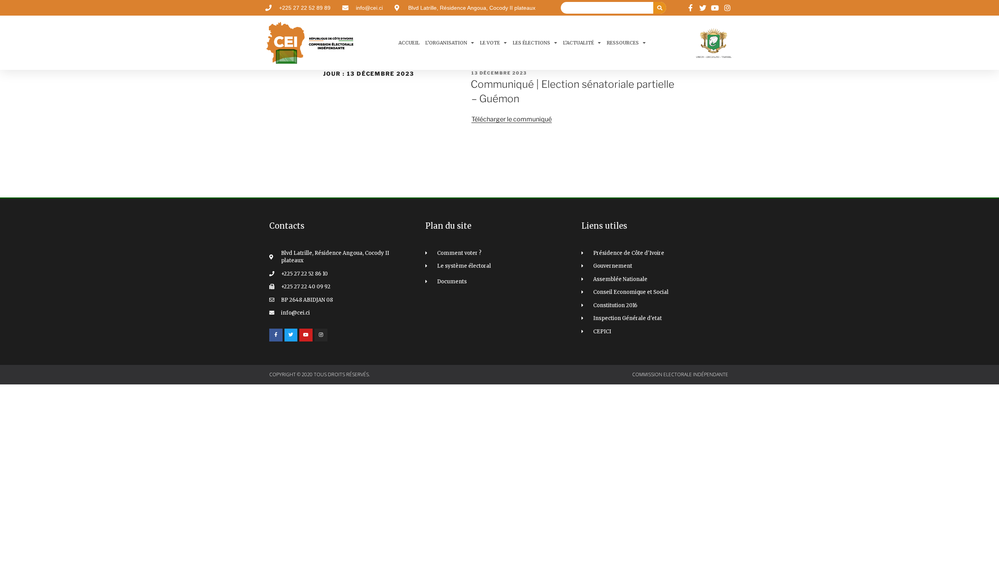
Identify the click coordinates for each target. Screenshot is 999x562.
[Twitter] (291, 335)
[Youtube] (306, 335)
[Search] (659, 8)
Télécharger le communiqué (511, 119)
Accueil (409, 43)
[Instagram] (321, 335)
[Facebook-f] (276, 335)
